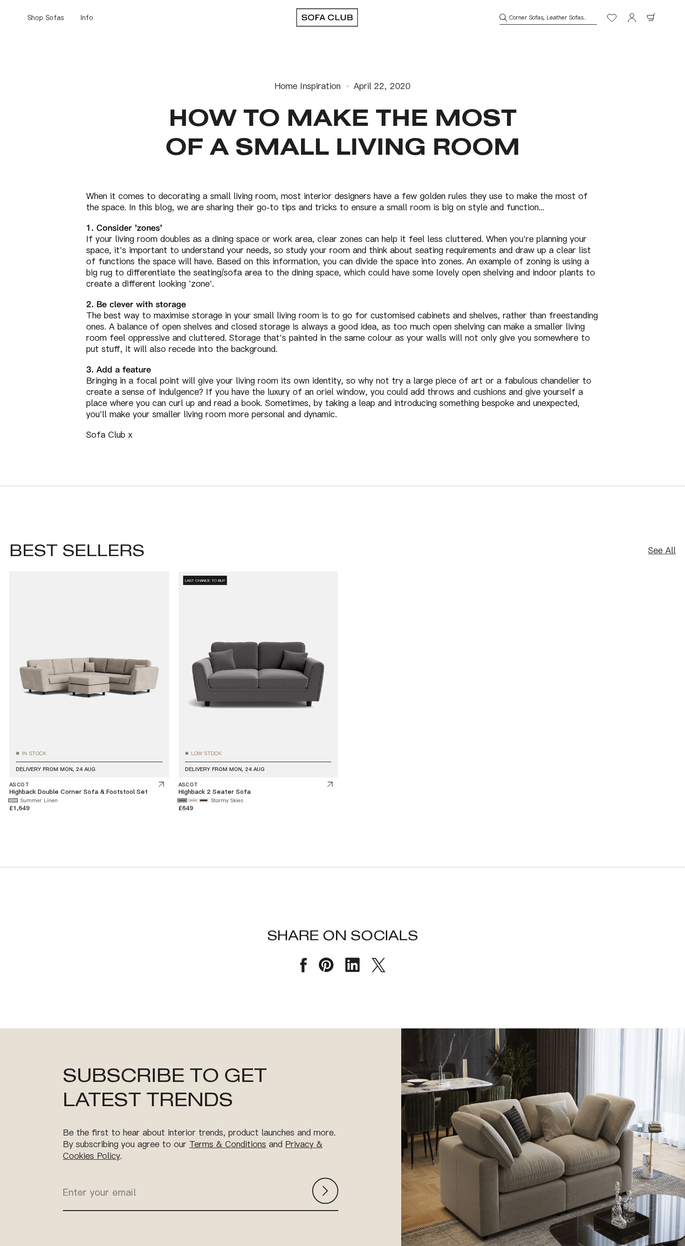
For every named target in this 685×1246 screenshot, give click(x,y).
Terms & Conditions (227, 1144)
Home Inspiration (307, 86)
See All (662, 550)
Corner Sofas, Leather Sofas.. (547, 17)
